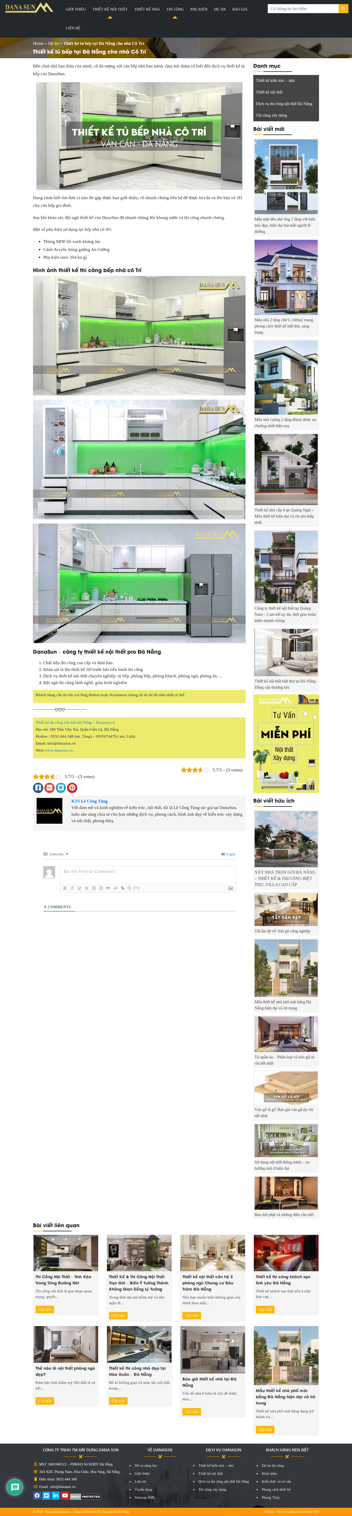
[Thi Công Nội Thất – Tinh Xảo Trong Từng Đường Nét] (65, 1252)
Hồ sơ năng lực (146, 1466)
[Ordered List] (93, 888)
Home (38, 43)
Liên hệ (73, 28)
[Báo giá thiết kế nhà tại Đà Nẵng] (212, 1349)
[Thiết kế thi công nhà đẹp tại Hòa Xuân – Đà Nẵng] (139, 1344)
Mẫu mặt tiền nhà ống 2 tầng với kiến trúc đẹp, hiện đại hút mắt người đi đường (285, 225)
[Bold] (65, 888)
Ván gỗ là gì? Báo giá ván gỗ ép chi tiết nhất (284, 1112)
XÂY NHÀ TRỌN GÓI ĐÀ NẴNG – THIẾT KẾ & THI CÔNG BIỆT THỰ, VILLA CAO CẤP (285, 878)
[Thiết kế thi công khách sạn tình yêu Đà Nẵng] (286, 1252)
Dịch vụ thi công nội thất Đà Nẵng (284, 104)
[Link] (122, 888)
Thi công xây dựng (271, 115)
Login (230, 854)
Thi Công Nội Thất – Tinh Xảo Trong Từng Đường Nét (63, 1279)
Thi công (175, 9)
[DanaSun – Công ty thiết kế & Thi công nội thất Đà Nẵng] (29, 7)
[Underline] (79, 888)
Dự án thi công (273, 1466)
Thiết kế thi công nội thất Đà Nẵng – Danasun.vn (75, 722)
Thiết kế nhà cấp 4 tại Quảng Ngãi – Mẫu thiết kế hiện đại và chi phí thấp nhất (284, 516)
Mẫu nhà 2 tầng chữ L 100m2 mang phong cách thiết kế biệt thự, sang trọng (284, 326)
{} (129, 888)
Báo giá (239, 9)
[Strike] (86, 888)
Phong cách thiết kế (276, 1490)
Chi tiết (45, 1309)
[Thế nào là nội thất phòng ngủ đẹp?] (65, 1344)
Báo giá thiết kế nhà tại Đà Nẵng (209, 1382)
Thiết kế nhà (147, 9)
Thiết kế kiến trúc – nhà (275, 80)
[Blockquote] (108, 888)
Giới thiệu (76, 9)
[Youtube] (65, 1496)
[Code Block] (115, 888)
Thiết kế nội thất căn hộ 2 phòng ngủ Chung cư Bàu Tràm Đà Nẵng (207, 1283)
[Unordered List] (101, 888)
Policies (269, 1511)
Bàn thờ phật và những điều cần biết (284, 1214)
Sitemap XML (145, 1498)
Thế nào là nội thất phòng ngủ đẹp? (65, 1371)
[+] (136, 888)
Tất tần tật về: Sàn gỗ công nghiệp (282, 931)
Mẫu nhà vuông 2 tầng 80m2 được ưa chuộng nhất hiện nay (285, 422)
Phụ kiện (198, 9)
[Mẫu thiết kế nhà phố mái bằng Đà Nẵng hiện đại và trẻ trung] (286, 1355)
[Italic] (72, 888)
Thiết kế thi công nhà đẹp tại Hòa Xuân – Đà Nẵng (137, 1371)
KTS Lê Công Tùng (89, 801)
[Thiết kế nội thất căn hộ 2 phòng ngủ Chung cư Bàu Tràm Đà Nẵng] (212, 1252)
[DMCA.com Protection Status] (85, 1496)
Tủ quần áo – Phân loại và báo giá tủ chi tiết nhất (284, 1060)
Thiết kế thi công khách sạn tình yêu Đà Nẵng (283, 1279)
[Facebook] (37, 1496)
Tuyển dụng (143, 1490)
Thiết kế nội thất (110, 9)
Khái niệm (269, 1474)
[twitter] (46, 1496)
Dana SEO (312, 1511)
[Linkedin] (56, 1496)
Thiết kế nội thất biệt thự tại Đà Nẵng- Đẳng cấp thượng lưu (286, 684)
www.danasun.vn (59, 750)
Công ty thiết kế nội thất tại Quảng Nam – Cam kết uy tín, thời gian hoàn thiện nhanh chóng (285, 614)
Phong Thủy (271, 1498)
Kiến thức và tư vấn (276, 1482)
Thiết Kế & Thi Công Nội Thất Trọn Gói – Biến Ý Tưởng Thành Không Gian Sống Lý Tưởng (138, 1283)
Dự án (220, 9)
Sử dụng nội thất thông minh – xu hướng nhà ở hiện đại (282, 1165)
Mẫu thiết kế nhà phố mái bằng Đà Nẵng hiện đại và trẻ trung (283, 1005)
